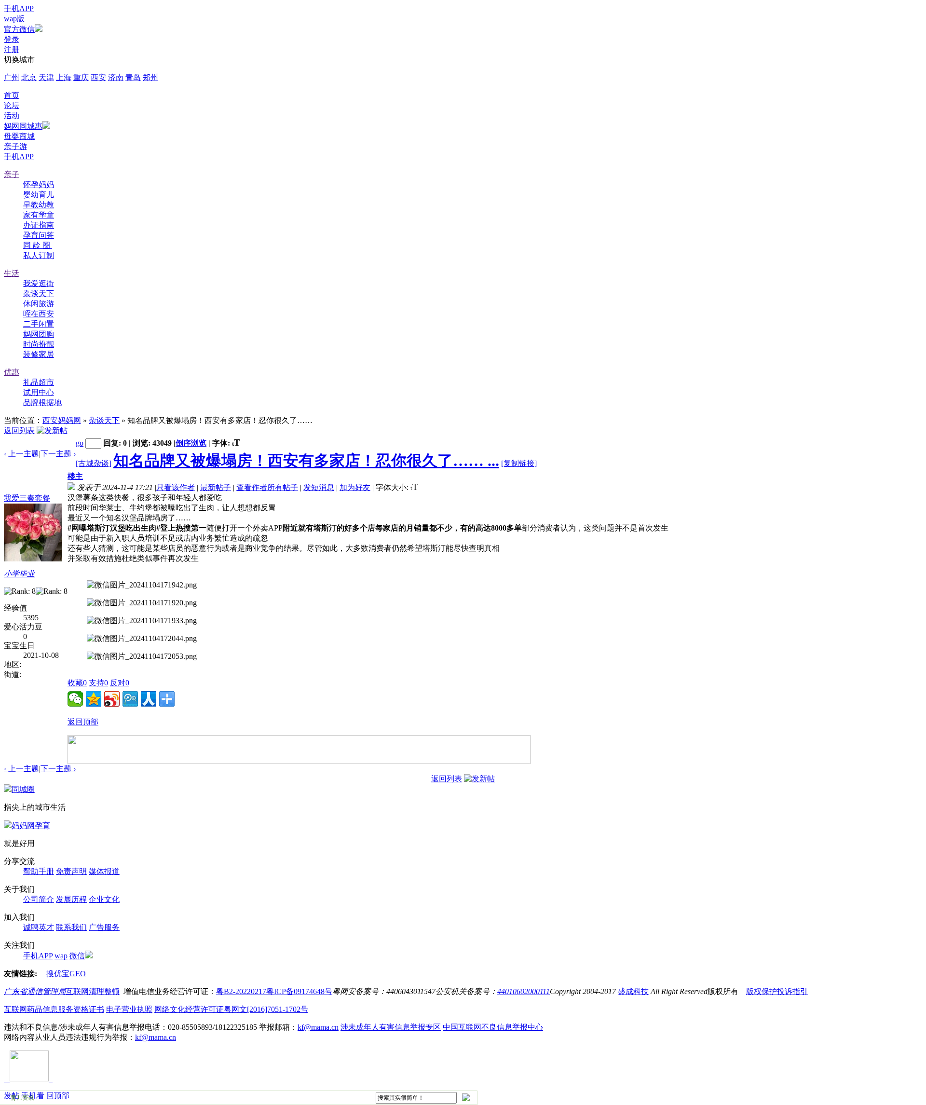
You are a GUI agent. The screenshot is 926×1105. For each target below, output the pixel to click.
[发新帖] (52, 430)
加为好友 (355, 487)
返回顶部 (83, 722)
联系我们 (71, 927)
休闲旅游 (38, 304)
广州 (11, 77)
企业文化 (104, 899)
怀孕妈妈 (38, 184)
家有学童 (38, 215)
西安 (98, 77)
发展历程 (71, 899)
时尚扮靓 (38, 344)
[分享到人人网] (148, 699)
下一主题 (58, 454)
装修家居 (38, 354)
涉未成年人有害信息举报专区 (390, 1027)
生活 (11, 273)
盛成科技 (633, 991)
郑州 (150, 77)
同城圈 (23, 789)
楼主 (75, 476)
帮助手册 (38, 871)
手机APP (19, 8)
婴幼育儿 (38, 195)
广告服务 (104, 927)
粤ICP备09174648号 (299, 991)
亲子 (11, 174)
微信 (77, 956)
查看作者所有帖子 (267, 487)
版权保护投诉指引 (777, 991)
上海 (63, 77)
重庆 (81, 77)
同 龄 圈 (37, 245)
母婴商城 (19, 136)
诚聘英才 (38, 927)
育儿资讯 (22, 1097)
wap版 (14, 18)
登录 (11, 39)
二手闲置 (38, 324)
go (79, 443)
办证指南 (38, 225)
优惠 (11, 372)
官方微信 (19, 29)
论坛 (11, 105)
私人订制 (38, 255)
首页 (11, 95)
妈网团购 (38, 334)
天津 (46, 77)
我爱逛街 (38, 283)
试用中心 (38, 392)
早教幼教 (38, 205)
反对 (119, 683)
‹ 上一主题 (21, 454)
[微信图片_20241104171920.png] (142, 603)
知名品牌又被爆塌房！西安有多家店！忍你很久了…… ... (306, 460)
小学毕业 (19, 574)
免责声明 (71, 871)
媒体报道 (104, 871)
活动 (11, 115)
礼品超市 (38, 382)
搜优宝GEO (66, 973)
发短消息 (318, 487)
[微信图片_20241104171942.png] (142, 585)
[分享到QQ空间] (93, 699)
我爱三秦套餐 (27, 498)
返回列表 (19, 430)
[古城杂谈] (93, 463)
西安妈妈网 (61, 420)
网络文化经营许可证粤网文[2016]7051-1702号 (231, 1009)
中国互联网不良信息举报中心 (493, 1027)
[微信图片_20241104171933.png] (142, 621)
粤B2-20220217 (241, 991)
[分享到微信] (75, 699)
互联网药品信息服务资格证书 (54, 1009)
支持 (98, 683)
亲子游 (15, 146)
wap (61, 956)
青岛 (133, 77)
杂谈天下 (38, 293)
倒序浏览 (191, 443)
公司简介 (38, 899)
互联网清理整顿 (93, 991)
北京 (29, 77)
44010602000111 (523, 991)
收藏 (77, 683)
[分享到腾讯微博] (130, 699)
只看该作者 (175, 487)
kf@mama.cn (318, 1027)
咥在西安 (38, 314)
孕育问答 (38, 235)
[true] (465, 1097)
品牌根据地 (42, 402)
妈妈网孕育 (31, 825)
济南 (115, 77)
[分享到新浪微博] (112, 699)
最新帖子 (215, 487)
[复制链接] (519, 463)
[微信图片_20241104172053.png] (142, 657)
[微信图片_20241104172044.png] (142, 639)
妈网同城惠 (23, 126)
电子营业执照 (129, 1009)
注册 (11, 49)
